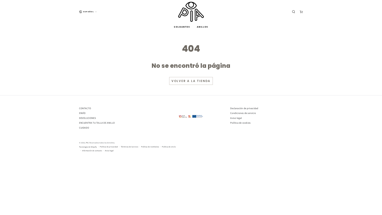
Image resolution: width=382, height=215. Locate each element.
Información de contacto (92, 150)
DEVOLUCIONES (87, 118)
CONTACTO (85, 108)
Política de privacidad (109, 147)
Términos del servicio (129, 147)
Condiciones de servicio (243, 113)
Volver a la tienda (191, 81)
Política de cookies (240, 122)
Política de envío (169, 147)
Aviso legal (236, 118)
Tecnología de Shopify (88, 147)
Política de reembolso (150, 147)
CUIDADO (84, 127)
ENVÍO (82, 113)
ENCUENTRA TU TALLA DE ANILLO (97, 122)
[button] (293, 12)
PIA (87, 143)
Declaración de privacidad (244, 108)
